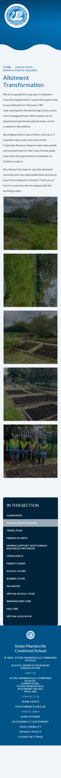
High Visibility (30, 726)
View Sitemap (30, 716)
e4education (30, 668)
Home (7, 67)
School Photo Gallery (20, 70)
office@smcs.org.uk (30, 706)
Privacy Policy (30, 731)
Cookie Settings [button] (30, 736)
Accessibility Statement (30, 721)
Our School (24, 67)
